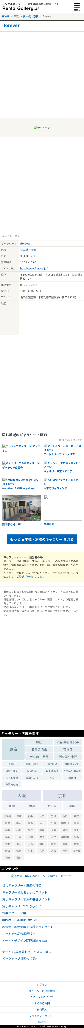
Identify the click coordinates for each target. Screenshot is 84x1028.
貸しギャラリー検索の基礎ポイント (26, 899)
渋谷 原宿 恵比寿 (68, 742)
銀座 (39, 742)
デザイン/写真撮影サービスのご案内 (26, 952)
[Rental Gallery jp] (21, 8)
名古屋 (52, 806)
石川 (19, 830)
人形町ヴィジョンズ (55, 488)
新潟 (76, 823)
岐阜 (7, 837)
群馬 (30, 823)
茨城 (7, 823)
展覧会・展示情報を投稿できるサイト (27, 927)
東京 (16, 16)
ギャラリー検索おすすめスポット (24, 892)
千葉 (53, 823)
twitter (42, 1022)
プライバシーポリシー (42, 1015)
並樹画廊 (49, 524)
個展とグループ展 (14, 913)
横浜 (32, 806)
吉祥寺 (67, 749)
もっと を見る (42, 539)
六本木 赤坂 (12, 777)
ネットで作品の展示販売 (18, 933)
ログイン (42, 984)
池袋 (52, 777)
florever (11, 25)
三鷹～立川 (32, 777)
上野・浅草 (12, 770)
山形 (65, 816)
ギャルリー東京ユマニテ (58, 471)
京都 (62, 795)
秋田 (42, 816)
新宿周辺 (52, 763)
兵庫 (42, 837)
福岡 (72, 806)
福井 (30, 830)
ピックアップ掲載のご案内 (20, 958)
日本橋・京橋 (31, 16)
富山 (7, 830)
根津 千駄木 (32, 763)
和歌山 (65, 837)
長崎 (65, 850)
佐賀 (19, 850)
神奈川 (65, 823)
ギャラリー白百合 (12, 467)
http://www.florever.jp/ (34, 268)
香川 (65, 843)
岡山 (19, 843)
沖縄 (7, 857)
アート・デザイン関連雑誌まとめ (24, 940)
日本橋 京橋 (52, 770)
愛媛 (76, 843)
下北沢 (11, 763)
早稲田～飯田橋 (72, 770)
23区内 (72, 777)
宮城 (53, 816)
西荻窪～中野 (68, 756)
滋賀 (30, 837)
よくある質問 (42, 1003)
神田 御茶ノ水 (72, 763)
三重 (19, 837)
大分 (53, 850)
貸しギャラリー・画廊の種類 (21, 885)
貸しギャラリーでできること (21, 906)
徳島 (53, 843)
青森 (19, 816)
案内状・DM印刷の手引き (19, 920)
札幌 (12, 806)
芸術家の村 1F (11, 524)
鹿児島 (77, 850)
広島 (30, 843)
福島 (76, 816)
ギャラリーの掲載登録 (42, 991)
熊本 (30, 850)
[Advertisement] (42, 73)
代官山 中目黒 (39, 756)
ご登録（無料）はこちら (30, 576)
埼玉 (42, 823)
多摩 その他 (12, 784)
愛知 (76, 830)
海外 (19, 857)
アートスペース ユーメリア (59, 454)
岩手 (30, 816)
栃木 (19, 823)
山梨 (42, 830)
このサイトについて (42, 997)
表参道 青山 (39, 749)
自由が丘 (32, 770)
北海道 (7, 816)
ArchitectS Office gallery (18, 488)
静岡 (65, 830)
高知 (7, 850)
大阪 (21, 795)
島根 (7, 843)
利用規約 (42, 1009)
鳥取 (76, 837)
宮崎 (42, 850)
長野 (53, 830)
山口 (42, 843)
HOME (5, 16)
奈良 (53, 837)
